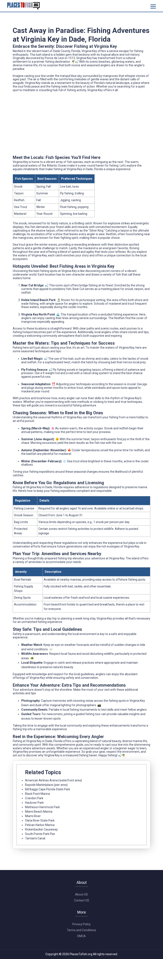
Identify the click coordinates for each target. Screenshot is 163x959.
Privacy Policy (81, 924)
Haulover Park (34, 802)
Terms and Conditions (81, 930)
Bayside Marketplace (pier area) (46, 784)
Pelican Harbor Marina (40, 825)
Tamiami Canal (35, 838)
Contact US (81, 900)
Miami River (33, 816)
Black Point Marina (37, 793)
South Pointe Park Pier (40, 834)
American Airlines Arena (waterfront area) (53, 780)
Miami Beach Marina (38, 811)
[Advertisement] (81, 125)
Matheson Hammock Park (42, 807)
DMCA (81, 936)
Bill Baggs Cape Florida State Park (47, 789)
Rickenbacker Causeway (41, 829)
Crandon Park (34, 798)
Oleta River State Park (40, 820)
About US (81, 894)
